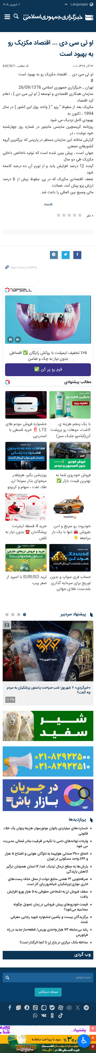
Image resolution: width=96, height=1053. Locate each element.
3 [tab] (12, 614)
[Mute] (18, 339)
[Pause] (10, 339)
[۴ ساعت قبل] (48, 651)
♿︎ (84, 1040)
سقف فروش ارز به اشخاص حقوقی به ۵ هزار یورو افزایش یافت (47, 894)
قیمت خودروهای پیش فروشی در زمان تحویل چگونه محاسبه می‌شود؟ (51, 907)
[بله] (52, 1008)
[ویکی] (43, 1016)
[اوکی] (52, 1016)
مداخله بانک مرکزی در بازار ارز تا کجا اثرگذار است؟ (54, 943)
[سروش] (26, 1008)
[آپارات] (60, 1008)
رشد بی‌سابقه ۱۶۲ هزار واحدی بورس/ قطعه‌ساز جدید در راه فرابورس (47, 932)
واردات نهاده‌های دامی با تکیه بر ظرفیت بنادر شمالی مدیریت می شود (45, 843)
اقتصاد (48, 204)
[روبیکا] (69, 1008)
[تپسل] (7, 290)
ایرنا (53, 17)
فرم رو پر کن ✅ (48, 369)
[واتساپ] (35, 1016)
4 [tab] (7, 614)
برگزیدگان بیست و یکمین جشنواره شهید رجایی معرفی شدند (49, 919)
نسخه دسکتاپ (48, 992)
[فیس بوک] (9, 1008)
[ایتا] (35, 1008)
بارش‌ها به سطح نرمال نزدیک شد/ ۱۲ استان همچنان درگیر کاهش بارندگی (47, 869)
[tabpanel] (48, 663)
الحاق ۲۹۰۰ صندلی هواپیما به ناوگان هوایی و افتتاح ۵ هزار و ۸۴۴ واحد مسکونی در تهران (46, 856)
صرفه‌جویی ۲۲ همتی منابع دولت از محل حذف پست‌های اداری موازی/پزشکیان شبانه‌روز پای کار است (48, 881)
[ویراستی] (18, 1008)
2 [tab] (18, 614)
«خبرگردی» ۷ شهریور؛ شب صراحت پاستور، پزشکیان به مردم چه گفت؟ (49, 690)
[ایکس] (77, 1008)
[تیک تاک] (60, 1016)
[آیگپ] (43, 1008)
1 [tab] (24, 614)
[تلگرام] (86, 1008)
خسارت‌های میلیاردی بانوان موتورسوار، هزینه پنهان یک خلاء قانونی (45, 831)
